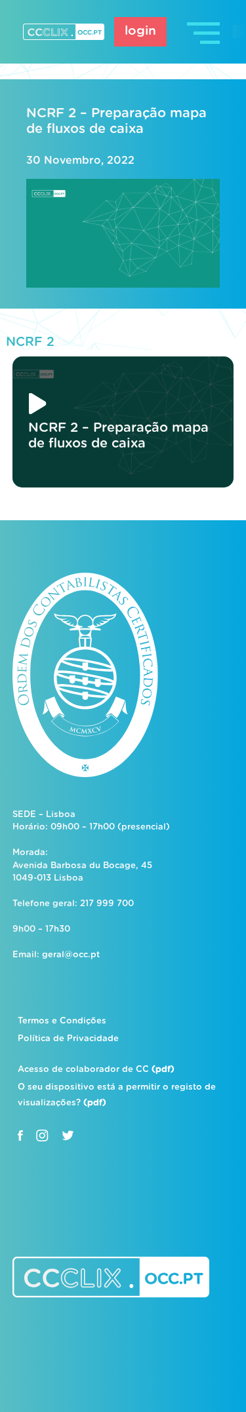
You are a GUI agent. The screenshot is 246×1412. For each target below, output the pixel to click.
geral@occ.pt (71, 955)
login (140, 31)
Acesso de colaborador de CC (96, 1069)
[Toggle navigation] (204, 32)
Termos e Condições (62, 1021)
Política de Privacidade (68, 1039)
